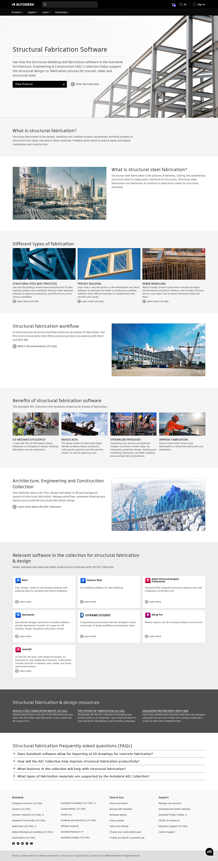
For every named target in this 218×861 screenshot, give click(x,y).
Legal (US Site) (82, 855)
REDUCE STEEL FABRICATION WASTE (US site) (40, 711)
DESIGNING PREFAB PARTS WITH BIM (165, 711)
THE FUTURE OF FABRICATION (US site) (101, 711)
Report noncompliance (50, 855)
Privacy (15, 855)
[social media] (22, 843)
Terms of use (67, 855)
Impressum (95, 855)
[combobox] (70, 4)
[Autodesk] (23, 4)
